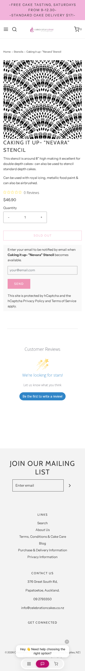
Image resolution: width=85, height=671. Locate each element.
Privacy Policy (33, 301)
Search (42, 523)
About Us (43, 530)
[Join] (70, 485)
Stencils (18, 51)
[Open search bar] (16, 29)
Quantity (10, 208)
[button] (42, 99)
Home (7, 51)
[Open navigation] (6, 29)
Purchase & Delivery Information (42, 550)
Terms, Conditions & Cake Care (42, 536)
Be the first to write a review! (42, 396)
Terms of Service (63, 301)
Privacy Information (42, 557)
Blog (42, 543)
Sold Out (43, 235)
